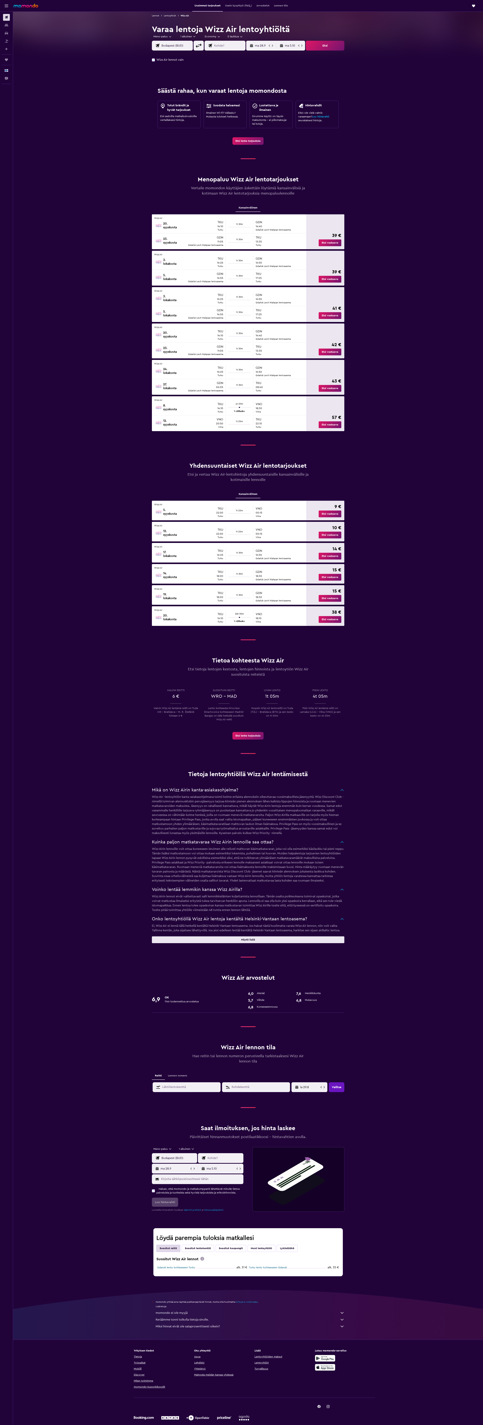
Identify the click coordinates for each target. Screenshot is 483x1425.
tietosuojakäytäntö (213, 1210)
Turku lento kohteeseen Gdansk (268, 1267)
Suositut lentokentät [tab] (198, 1248)
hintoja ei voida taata (247, 1302)
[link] (248, 141)
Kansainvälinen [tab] (248, 207)
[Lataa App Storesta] (325, 1367)
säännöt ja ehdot (192, 1210)
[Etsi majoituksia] (6, 25)
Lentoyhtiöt (170, 16)
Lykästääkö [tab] (287, 1248)
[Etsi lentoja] (6, 17)
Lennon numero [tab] (177, 1075)
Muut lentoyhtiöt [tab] (261, 1248)
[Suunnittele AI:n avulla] (6, 49)
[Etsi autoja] (6, 33)
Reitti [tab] (158, 1075)
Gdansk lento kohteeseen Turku (176, 1267)
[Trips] (6, 60)
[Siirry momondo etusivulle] (26, 6)
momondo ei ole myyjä (172, 1312)
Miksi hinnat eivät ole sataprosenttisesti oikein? (188, 1326)
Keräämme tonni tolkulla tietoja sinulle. (182, 1319)
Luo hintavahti (320, 116)
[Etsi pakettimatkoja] (6, 41)
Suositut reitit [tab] (168, 1248)
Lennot (155, 16)
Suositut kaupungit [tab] (231, 1248)
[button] (6, 6)
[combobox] (162, 36)
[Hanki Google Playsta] (325, 1358)
